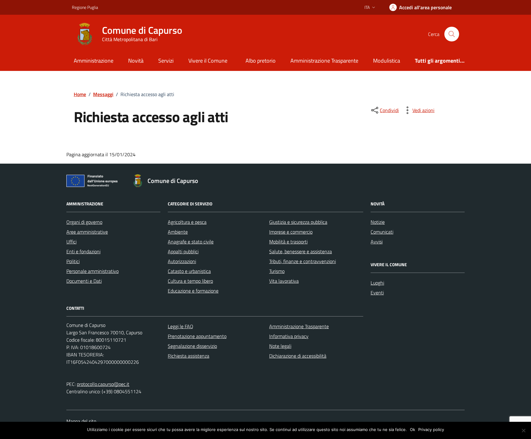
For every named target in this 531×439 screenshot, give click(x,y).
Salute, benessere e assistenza (300, 251)
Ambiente (178, 231)
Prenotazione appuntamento (197, 336)
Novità (136, 60)
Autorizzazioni (182, 261)
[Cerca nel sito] (451, 34)
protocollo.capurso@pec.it (103, 384)
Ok (412, 429)
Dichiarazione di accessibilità (297, 355)
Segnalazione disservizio (192, 346)
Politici (73, 261)
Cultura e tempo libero (190, 281)
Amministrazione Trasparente (324, 60)
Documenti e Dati (84, 281)
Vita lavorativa (284, 281)
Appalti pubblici (183, 251)
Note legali (280, 346)
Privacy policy (431, 429)
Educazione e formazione (193, 290)
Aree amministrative (87, 231)
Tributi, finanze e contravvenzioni (302, 261)
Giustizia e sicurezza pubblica (298, 222)
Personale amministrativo (92, 271)
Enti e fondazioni (83, 251)
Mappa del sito (81, 421)
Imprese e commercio (291, 231)
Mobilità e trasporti (288, 241)
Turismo (277, 271)
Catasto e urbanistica (189, 271)
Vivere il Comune (207, 60)
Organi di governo (84, 222)
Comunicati (382, 231)
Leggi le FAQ (180, 326)
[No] (523, 430)
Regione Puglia (85, 7)
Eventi (377, 292)
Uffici (71, 241)
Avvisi (377, 241)
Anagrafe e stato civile (191, 241)
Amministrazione (93, 60)
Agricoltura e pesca (187, 222)
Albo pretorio (261, 60)
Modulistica (386, 60)
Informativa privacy (289, 336)
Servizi (166, 60)
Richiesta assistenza (188, 355)
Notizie (378, 222)
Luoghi (377, 282)
